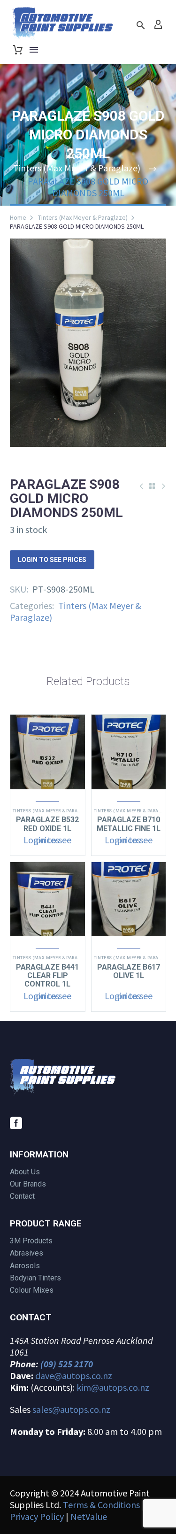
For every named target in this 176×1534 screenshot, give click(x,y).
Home (18, 217)
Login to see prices (52, 559)
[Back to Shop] (152, 486)
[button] (140, 25)
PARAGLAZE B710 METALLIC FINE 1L (129, 824)
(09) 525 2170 (66, 1364)
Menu (34, 50)
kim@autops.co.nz (113, 1387)
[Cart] (17, 49)
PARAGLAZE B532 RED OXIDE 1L (47, 824)
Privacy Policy (37, 1516)
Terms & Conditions (101, 1505)
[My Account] (158, 25)
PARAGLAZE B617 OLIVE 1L (128, 971)
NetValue (88, 1516)
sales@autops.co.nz (71, 1409)
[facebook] (16, 1123)
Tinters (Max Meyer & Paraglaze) (83, 217)
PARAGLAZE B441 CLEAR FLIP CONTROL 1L (47, 975)
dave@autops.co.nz (73, 1375)
